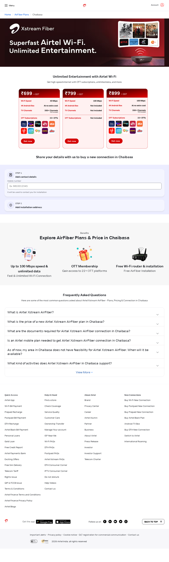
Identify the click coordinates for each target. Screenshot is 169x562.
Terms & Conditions (14, 488)
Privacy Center (91, 406)
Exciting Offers (12, 459)
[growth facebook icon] (104, 521)
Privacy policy (54, 534)
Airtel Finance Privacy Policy (18, 500)
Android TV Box (132, 423)
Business (89, 429)
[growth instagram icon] (126, 521)
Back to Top (151, 521)
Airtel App (10, 400)
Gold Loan (10, 441)
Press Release (91, 441)
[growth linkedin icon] (110, 521)
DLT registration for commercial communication (102, 534)
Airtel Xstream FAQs (55, 459)
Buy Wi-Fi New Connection (137, 400)
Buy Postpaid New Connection (139, 406)
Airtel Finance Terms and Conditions (23, 494)
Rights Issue (11, 477)
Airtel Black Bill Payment (16, 429)
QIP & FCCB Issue (13, 483)
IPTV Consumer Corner (56, 471)
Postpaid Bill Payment (15, 417)
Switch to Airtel (132, 435)
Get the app (28, 521)
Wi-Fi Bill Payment (13, 406)
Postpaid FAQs (52, 453)
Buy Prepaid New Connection (138, 412)
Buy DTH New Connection (137, 429)
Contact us (50, 488)
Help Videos (50, 483)
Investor (88, 447)
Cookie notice (70, 534)
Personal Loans (12, 435)
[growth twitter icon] (120, 521)
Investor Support (92, 453)
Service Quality (52, 412)
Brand (87, 400)
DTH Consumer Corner (56, 465)
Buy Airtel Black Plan (134, 417)
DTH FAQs (49, 447)
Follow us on (95, 521)
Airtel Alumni (90, 417)
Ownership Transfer (54, 423)
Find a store (50, 400)
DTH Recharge (12, 423)
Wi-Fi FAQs (50, 441)
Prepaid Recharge (13, 412)
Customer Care (52, 417)
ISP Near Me (50, 435)
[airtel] (84, 5)
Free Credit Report (14, 447)
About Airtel (90, 435)
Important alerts (38, 534)
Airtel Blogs (10, 506)
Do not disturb (52, 477)
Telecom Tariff (11, 471)
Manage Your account (55, 429)
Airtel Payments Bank (15, 453)
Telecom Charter (92, 459)
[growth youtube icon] (115, 521)
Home (8, 14)
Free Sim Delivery (13, 465)
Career (87, 412)
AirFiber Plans (22, 14)
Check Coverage (53, 406)
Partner (88, 423)
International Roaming (135, 441)
